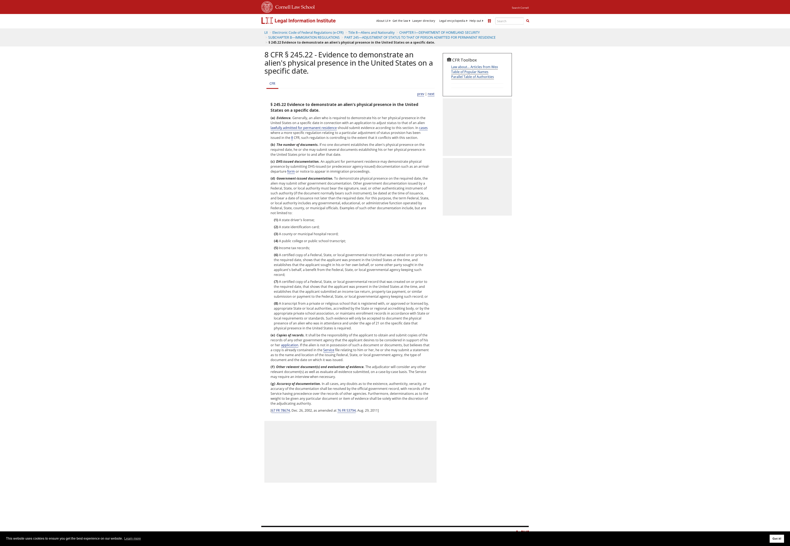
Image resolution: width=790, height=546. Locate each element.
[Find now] (528, 21)
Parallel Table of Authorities (472, 76)
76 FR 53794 (346, 410)
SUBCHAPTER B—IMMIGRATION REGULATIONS (304, 37)
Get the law (400, 21)
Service (328, 350)
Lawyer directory (423, 21)
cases (423, 127)
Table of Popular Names (469, 72)
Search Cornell (520, 7)
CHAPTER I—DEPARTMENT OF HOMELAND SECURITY (439, 32)
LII (266, 32)
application (289, 345)
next (431, 94)
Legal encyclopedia (452, 21)
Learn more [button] (132, 538)
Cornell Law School (294, 6)
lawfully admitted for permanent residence (304, 127)
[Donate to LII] (489, 21)
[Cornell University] (267, 6)
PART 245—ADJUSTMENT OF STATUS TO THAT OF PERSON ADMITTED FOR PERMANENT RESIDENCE (420, 37)
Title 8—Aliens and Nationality (371, 32)
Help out (475, 21)
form (291, 171)
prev (420, 94)
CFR (272, 83)
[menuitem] (382, 21)
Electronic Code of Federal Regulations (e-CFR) (308, 32)
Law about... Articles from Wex (474, 67)
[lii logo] (307, 20)
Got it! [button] (777, 538)
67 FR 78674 (281, 410)
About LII (382, 21)
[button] (527, 20)
